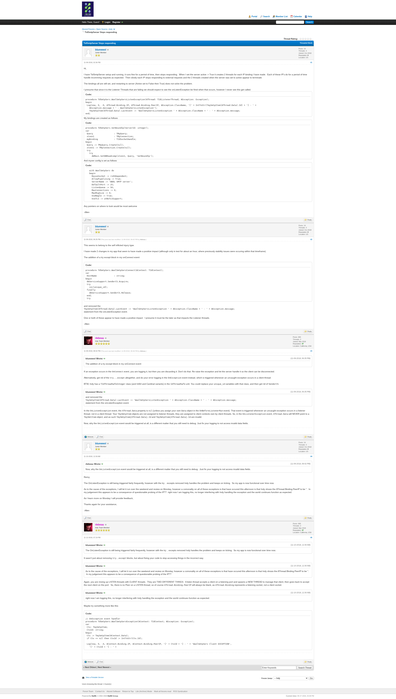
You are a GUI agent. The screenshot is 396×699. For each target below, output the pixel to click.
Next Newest (103, 667)
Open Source (101, 29)
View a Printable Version (95, 677)
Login (107, 22)
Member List (282, 16)
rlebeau (143, 239)
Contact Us (100, 691)
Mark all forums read (162, 691)
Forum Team (88, 691)
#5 (311, 537)
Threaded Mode (306, 43)
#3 (311, 351)
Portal (254, 16)
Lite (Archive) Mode (144, 691)
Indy (110, 29)
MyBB (94, 696)
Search (266, 16)
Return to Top (128, 691)
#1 (311, 62)
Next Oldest (90, 667)
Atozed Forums (88, 29)
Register (116, 22)
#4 (311, 456)
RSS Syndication (180, 691)
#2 (311, 239)
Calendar (297, 16)
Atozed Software (113, 691)
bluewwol (100, 49)
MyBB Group (113, 696)
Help (310, 16)
